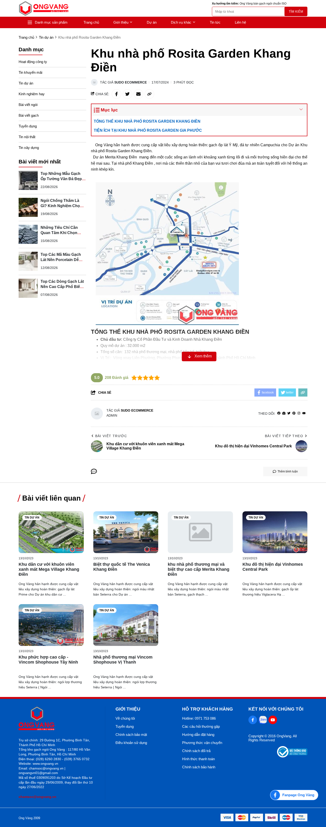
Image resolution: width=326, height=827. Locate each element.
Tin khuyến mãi (30, 72)
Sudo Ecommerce (130, 82)
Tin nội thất (27, 137)
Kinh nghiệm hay (32, 94)
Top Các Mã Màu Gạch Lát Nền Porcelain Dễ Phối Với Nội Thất (61, 259)
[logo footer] (57, 719)
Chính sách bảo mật (131, 735)
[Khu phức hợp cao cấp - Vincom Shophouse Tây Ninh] (51, 625)
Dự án (152, 22)
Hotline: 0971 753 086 (199, 718)
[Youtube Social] (272, 720)
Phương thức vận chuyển (202, 743)
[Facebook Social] (252, 720)
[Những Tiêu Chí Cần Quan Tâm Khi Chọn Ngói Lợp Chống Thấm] (28, 234)
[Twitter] (288, 413)
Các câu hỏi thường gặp (201, 726)
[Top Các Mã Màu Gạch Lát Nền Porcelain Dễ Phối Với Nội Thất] (28, 261)
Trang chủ (91, 22)
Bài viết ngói (28, 105)
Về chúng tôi (125, 718)
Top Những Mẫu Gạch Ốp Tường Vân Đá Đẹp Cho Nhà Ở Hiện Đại (61, 178)
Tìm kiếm (296, 11)
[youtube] (303, 413)
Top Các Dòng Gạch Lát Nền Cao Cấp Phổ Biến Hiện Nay (62, 286)
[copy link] (149, 94)
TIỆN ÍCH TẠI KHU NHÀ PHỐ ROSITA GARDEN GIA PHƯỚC (148, 130)
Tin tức (215, 22)
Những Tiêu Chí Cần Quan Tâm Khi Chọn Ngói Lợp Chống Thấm (61, 232)
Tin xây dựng (29, 148)
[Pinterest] (293, 413)
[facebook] (278, 413)
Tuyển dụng (28, 126)
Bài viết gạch (29, 115)
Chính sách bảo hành (198, 767)
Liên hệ (240, 22)
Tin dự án (26, 83)
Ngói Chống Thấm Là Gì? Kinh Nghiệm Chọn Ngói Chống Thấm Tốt (61, 205)
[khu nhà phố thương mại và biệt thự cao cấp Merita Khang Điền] (200, 532)
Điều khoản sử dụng (131, 743)
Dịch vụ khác (181, 22)
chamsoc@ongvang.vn (37, 797)
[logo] (44, 8)
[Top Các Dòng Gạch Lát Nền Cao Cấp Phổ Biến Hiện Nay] (28, 288)
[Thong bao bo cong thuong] (292, 756)
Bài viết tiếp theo (284, 436)
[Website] (283, 413)
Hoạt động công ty (33, 62)
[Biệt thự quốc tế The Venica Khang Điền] (125, 532)
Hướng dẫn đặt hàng (198, 735)
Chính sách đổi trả (196, 751)
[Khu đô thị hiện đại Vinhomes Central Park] (275, 532)
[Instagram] (298, 413)
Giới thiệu (120, 22)
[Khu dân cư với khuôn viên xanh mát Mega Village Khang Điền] (51, 532)
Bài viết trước (111, 436)
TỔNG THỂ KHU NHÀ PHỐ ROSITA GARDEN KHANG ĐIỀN (147, 121)
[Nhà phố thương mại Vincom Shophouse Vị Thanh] (125, 625)
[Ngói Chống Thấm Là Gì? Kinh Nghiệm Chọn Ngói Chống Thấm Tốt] (28, 207)
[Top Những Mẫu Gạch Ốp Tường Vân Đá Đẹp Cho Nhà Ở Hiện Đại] (28, 180)
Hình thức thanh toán (198, 759)
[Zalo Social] (263, 720)
